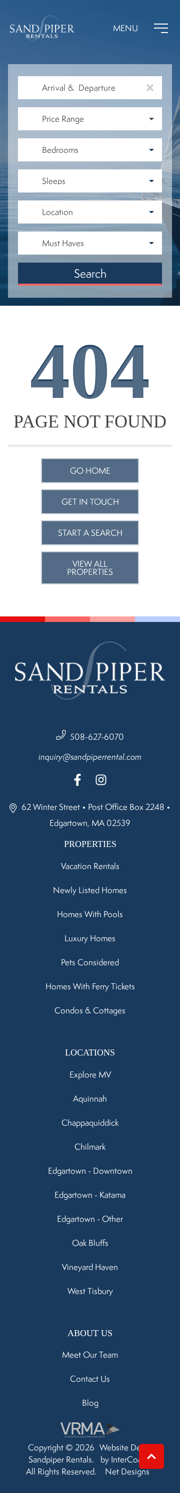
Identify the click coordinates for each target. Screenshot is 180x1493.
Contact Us (90, 1378)
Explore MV (90, 1074)
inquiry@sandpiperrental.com (90, 756)
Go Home (90, 470)
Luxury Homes (90, 938)
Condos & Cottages (90, 1010)
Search (90, 273)
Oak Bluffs (90, 1242)
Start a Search (90, 532)
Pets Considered (90, 962)
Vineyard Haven (90, 1266)
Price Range (63, 118)
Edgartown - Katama (90, 1194)
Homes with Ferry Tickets (90, 986)
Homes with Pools (90, 914)
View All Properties (90, 567)
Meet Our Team (90, 1354)
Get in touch (90, 501)
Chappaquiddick (90, 1122)
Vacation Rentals (90, 866)
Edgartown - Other (90, 1218)
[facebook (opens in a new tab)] (79, 780)
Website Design (128, 1447)
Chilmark (90, 1146)
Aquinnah (90, 1098)
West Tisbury (90, 1291)
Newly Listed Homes (90, 890)
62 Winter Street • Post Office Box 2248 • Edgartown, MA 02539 (95, 814)
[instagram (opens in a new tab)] (101, 780)
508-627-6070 (97, 736)
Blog (90, 1402)
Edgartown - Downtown (90, 1170)
